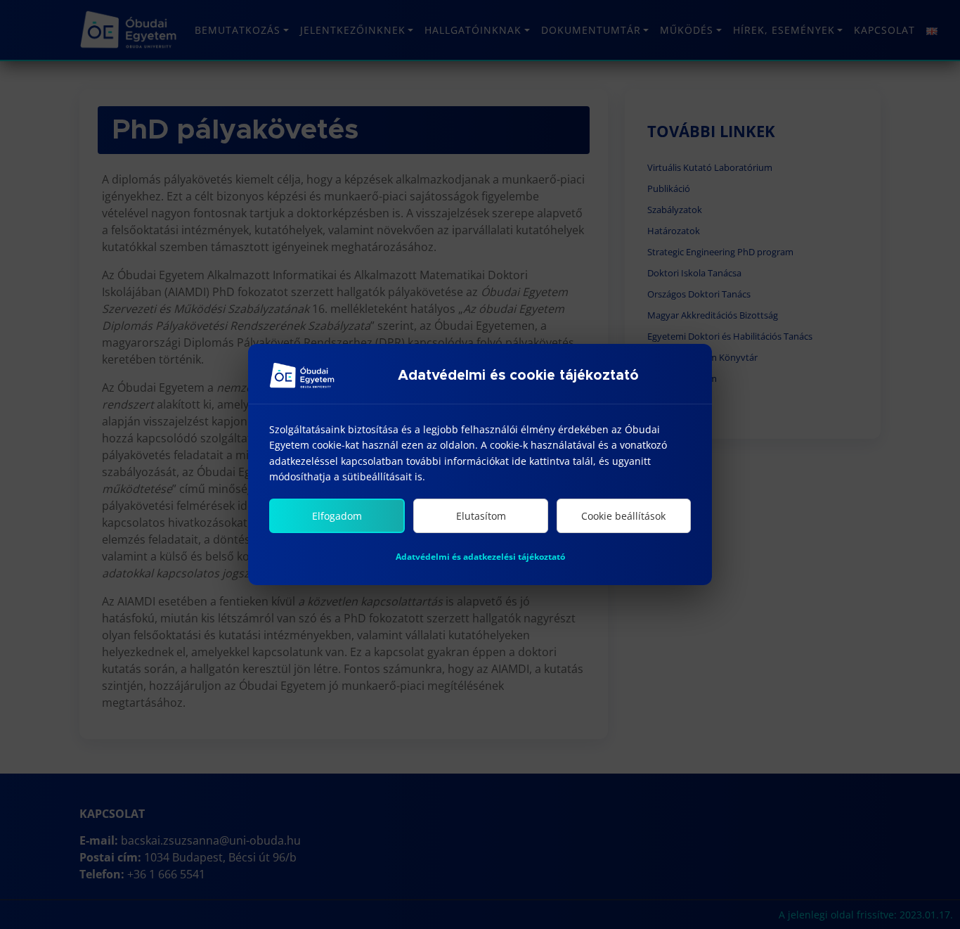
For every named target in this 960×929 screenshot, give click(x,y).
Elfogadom (337, 516)
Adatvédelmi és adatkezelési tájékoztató (480, 557)
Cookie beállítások (623, 516)
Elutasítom (481, 516)
